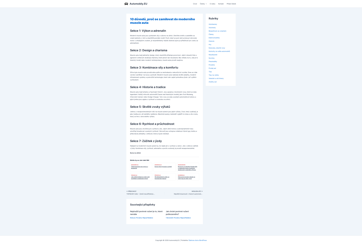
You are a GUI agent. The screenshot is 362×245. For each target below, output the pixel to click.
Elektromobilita (214, 38)
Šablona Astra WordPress (198, 240)
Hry (210, 44)
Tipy (210, 72)
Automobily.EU (138, 3)
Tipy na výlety (214, 75)
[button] (206, 4)
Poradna (139, 218)
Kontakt (221, 4)
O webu (212, 4)
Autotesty (212, 28)
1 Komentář (169, 218)
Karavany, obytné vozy (217, 48)
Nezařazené (213, 55)
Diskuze (132, 218)
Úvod (195, 4)
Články (202, 4)
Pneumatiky (213, 61)
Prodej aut (212, 68)
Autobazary (213, 24)
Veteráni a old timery (216, 78)
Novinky (212, 58)
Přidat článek (231, 4)
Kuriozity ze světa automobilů (219, 51)
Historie (211, 41)
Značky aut (213, 82)
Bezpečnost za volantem (217, 31)
